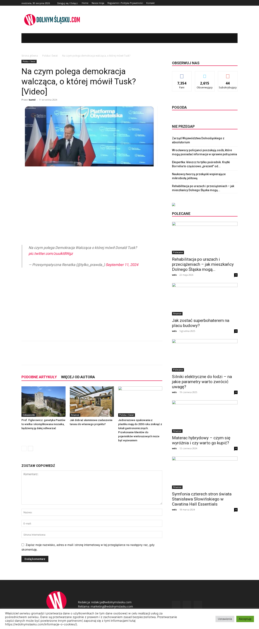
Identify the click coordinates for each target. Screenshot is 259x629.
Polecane (178, 252)
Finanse (75, 415)
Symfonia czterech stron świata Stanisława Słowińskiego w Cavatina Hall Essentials (201, 499)
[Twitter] (230, 3)
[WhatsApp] (79, 357)
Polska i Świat (50, 55)
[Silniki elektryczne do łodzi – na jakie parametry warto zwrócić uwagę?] (205, 355)
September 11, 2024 (122, 265)
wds (174, 274)
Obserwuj (205, 74)
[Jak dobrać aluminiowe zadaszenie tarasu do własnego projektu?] (92, 401)
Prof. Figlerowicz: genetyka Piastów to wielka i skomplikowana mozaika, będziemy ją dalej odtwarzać (43, 424)
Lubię (182, 74)
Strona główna (29, 55)
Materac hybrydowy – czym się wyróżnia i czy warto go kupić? (201, 440)
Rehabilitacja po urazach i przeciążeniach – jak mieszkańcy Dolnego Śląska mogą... (203, 264)
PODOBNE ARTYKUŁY (39, 377)
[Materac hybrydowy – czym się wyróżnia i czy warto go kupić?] (205, 416)
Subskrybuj (228, 74)
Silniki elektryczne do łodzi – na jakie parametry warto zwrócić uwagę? (202, 381)
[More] (89, 357)
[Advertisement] (92, 202)
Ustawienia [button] (225, 618)
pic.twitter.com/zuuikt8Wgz (51, 253)
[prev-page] (24, 448)
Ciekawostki (29, 415)
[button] (228, 38)
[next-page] (30, 448)
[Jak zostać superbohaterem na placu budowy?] (205, 299)
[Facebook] (226, 3)
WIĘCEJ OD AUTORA (78, 377)
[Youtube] (235, 3)
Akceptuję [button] (245, 618)
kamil (32, 99)
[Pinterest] (70, 357)
